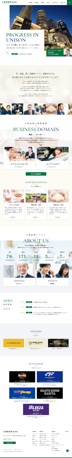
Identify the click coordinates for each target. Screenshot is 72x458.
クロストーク (54, 437)
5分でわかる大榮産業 (55, 433)
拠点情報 (33, 443)
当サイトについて (17, 449)
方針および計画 (35, 441)
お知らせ (67, 431)
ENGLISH (9, 439)
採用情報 (53, 431)
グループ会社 (34, 445)
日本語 (61, 2)
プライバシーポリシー (7, 449)
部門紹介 (53, 439)
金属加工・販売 (42, 443)
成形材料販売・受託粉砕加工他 (45, 445)
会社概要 (33, 435)
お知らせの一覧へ (7, 308)
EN (65, 2)
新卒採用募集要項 (55, 448)
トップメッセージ (35, 433)
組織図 (33, 439)
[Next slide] (43, 54)
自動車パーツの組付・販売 (44, 441)
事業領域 (41, 431)
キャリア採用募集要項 (55, 450)
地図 (24, 435)
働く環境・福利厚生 (55, 443)
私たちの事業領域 (36, 174)
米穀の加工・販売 (42, 433)
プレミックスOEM (42, 439)
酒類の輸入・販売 (42, 437)
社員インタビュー (55, 435)
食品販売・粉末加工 (43, 435)
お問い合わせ (9, 442)
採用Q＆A (53, 446)
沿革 (33, 437)
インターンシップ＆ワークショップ (58, 445)
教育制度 (53, 441)
